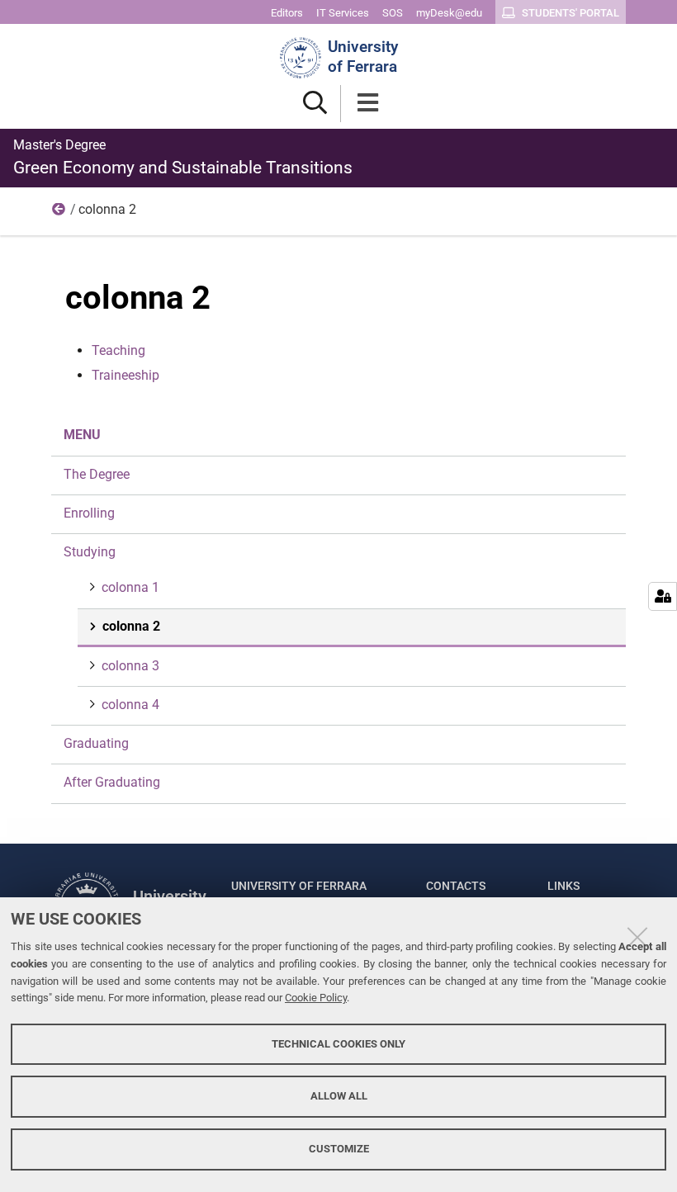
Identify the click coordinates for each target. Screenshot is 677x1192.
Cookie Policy (316, 997)
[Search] (315, 103)
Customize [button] (339, 1148)
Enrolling (89, 513)
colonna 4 (130, 704)
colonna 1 (130, 587)
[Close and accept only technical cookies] (637, 937)
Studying (59, 213)
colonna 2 (131, 626)
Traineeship (125, 375)
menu (82, 434)
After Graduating (112, 782)
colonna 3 (130, 666)
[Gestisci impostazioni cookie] (662, 596)
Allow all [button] (338, 1096)
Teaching (118, 350)
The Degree (97, 474)
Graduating (96, 743)
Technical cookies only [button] (338, 1044)
